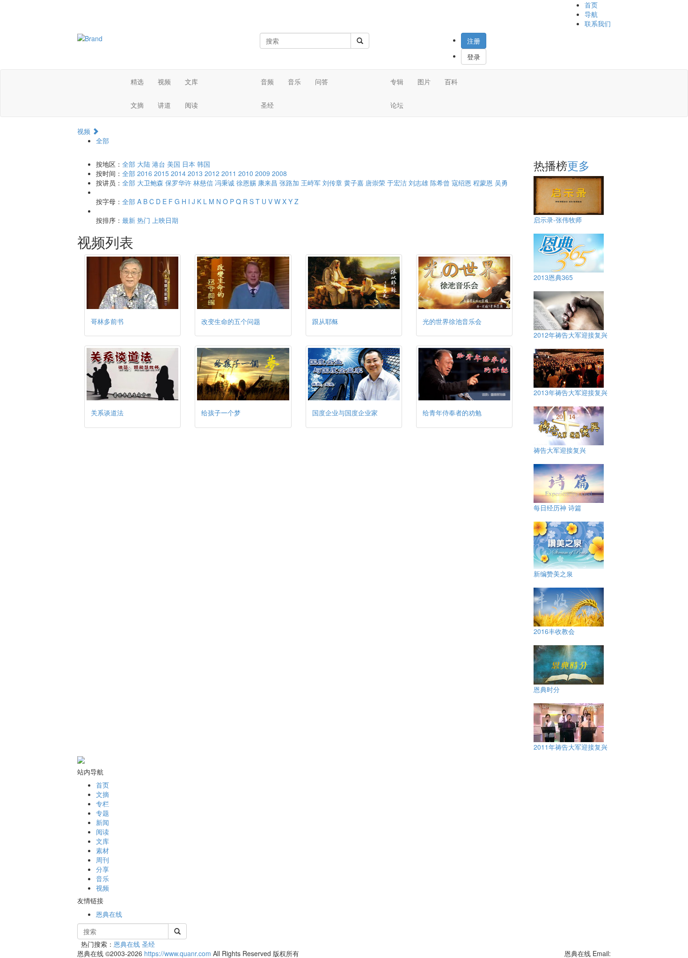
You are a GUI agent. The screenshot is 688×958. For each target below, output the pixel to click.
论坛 (396, 105)
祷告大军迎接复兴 (560, 450)
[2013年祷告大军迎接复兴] (569, 367)
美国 (173, 164)
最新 (128, 220)
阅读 (191, 105)
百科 (451, 81)
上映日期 (165, 220)
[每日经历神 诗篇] (569, 482)
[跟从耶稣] (354, 283)
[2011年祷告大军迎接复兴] (569, 722)
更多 (578, 165)
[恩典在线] (89, 37)
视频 (164, 81)
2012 (212, 173)
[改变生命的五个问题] (243, 283)
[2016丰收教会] (569, 606)
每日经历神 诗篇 (557, 507)
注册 (473, 40)
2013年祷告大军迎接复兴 (570, 392)
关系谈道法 (107, 412)
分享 (102, 869)
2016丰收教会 (554, 631)
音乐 (294, 81)
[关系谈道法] (132, 374)
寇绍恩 (461, 182)
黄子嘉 (354, 182)
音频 (267, 81)
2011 (228, 173)
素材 (102, 850)
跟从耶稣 (325, 321)
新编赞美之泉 (553, 573)
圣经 (267, 105)
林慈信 (203, 182)
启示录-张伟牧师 (558, 219)
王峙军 (311, 182)
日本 (188, 164)
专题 (102, 813)
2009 (262, 173)
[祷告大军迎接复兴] (569, 425)
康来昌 (268, 182)
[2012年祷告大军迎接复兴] (569, 310)
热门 (143, 220)
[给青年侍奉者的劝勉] (464, 374)
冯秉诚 (224, 182)
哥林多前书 (107, 321)
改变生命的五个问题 (230, 321)
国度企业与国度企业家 (345, 412)
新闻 (102, 822)
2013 (195, 173)
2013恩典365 (553, 277)
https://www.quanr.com (177, 953)
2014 (178, 173)
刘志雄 (418, 182)
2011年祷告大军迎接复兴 (570, 747)
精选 (137, 81)
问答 (321, 81)
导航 (591, 14)
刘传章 (332, 182)
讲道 (164, 105)
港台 (158, 164)
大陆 (143, 164)
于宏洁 (397, 182)
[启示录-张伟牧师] (569, 194)
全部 (102, 140)
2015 (161, 173)
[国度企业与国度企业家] (354, 374)
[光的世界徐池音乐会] (464, 283)
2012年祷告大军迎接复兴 (570, 334)
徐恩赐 (246, 182)
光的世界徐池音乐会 (452, 321)
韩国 (203, 164)
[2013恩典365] (569, 252)
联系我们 (598, 23)
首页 (591, 4)
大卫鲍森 (150, 182)
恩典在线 (109, 914)
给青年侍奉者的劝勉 (452, 412)
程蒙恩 (483, 182)
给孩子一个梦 (221, 412)
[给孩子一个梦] (243, 374)
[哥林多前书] (132, 283)
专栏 (102, 803)
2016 (144, 173)
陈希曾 (440, 182)
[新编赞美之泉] (569, 544)
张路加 (289, 182)
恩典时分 (547, 689)
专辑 (396, 81)
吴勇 (501, 182)
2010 (245, 173)
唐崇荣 (375, 182)
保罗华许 (178, 182)
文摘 (137, 105)
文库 (191, 81)
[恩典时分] (569, 664)
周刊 (102, 859)
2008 (279, 173)
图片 (424, 81)
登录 (473, 56)
